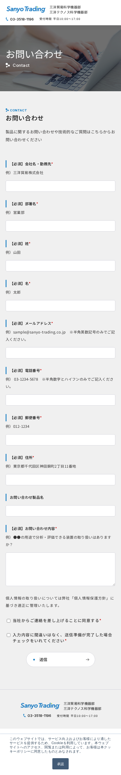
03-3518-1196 (21, 19)
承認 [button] (60, 763)
